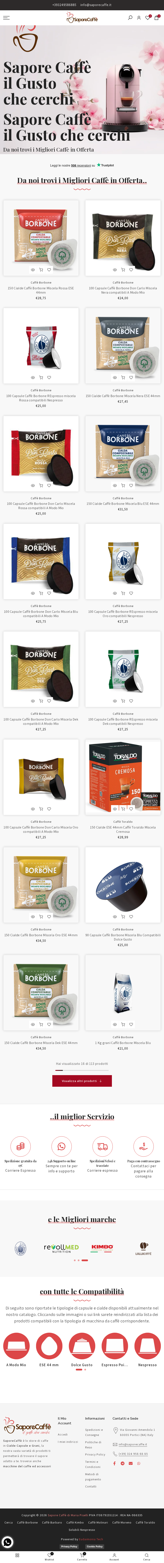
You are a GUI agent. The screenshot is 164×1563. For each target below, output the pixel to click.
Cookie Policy (94, 1546)
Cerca (8, 1522)
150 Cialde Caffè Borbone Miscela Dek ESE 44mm (41, 1043)
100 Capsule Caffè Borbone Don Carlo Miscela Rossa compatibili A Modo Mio (41, 505)
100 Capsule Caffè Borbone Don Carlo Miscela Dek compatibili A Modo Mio (41, 721)
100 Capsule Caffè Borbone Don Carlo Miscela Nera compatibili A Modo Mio (123, 290)
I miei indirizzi (68, 1442)
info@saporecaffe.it (96, 5)
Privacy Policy (95, 1454)
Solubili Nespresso (82, 1530)
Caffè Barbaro (52, 1522)
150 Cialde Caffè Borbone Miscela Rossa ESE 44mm (41, 290)
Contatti (91, 1486)
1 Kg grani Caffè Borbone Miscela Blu (123, 1043)
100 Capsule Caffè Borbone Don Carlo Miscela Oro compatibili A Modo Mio (41, 829)
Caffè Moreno (122, 1522)
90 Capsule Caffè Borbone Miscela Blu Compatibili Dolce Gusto (123, 937)
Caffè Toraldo (123, 822)
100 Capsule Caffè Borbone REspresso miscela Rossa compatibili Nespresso (41, 398)
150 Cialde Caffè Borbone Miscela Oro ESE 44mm (41, 935)
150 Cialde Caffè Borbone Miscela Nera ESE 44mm (123, 396)
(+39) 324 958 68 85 (133, 1454)
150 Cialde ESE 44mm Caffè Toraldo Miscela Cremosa (123, 829)
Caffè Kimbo (75, 1522)
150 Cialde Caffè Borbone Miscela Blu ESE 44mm (123, 503)
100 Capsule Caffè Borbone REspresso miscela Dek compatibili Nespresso (123, 721)
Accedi (63, 1434)
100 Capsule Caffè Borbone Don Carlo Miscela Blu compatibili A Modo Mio (41, 613)
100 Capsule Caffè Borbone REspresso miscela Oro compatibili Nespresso (123, 613)
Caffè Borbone (41, 282)
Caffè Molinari (98, 1522)
